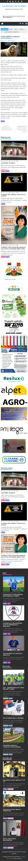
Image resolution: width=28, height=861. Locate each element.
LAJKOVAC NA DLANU (14, 6)
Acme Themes (18, 858)
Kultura (3, 171)
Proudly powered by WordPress (11, 856)
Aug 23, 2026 (7, 651)
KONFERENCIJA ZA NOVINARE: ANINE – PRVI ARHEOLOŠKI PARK (21, 129)
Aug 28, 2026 (5, 161)
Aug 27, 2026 (5, 192)
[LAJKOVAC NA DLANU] (2, 23)
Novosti (2, 121)
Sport (9, 603)
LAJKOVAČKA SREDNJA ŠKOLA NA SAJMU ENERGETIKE (6, 128)
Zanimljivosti (10, 789)
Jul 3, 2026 (6, 778)
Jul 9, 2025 (6, 743)
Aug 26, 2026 (5, 245)
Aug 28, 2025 (7, 716)
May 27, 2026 (7, 807)
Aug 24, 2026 (7, 592)
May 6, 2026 (6, 836)
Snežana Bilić (12, 40)
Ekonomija (6, 698)
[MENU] (26, 23)
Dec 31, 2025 (7, 685)
